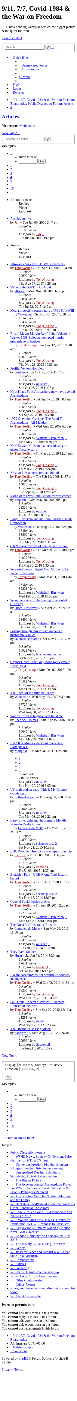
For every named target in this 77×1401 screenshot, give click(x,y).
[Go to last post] (43, 234)
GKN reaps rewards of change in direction (39, 546)
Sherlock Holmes (26, 720)
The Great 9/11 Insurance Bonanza (33, 924)
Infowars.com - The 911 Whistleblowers (37, 264)
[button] (11, 153)
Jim (17, 222)
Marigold (21, 751)
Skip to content (12, 38)
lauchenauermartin (27, 639)
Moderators (27, 125)
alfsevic (20, 291)
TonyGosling (23, 268)
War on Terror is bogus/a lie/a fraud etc (36, 716)
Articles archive (20, 218)
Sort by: (41, 1065)
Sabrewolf (21, 1033)
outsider (20, 372)
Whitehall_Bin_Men (50, 438)
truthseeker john (25, 797)
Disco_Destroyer (26, 608)
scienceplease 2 (46, 843)
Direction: (12, 1069)
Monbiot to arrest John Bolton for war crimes (40, 496)
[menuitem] (33, 65)
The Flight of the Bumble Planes (32, 693)
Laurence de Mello (30, 828)
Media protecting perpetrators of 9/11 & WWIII (42, 310)
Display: (11, 1065)
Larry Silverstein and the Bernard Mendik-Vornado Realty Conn (39, 822)
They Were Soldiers (23, 952)
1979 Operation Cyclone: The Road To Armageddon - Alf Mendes (36, 420)
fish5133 (20, 855)
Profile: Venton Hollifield (27, 368)
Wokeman (25, 314)
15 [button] (12, 188)
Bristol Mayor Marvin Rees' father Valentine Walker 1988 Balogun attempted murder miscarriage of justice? (40, 337)
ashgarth (20, 500)
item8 (40, 1021)
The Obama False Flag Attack (30, 1029)
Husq (18, 955)
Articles (10, 116)
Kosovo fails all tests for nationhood (34, 473)
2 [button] (11, 169)
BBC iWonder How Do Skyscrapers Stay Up (41, 851)
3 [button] (11, 173)
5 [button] (11, 181)
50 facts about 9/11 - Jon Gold (30, 287)
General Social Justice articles (30, 901)
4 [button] (11, 177)
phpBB (24, 1358)
